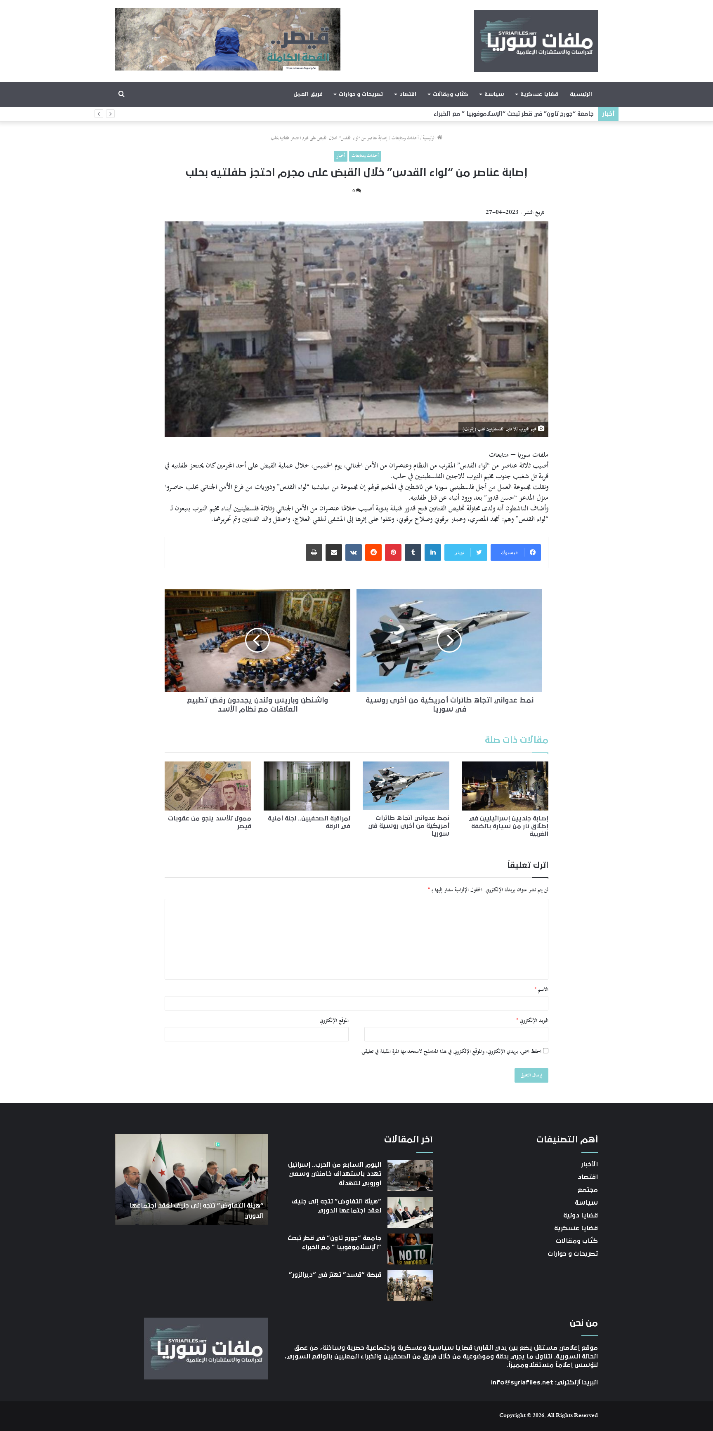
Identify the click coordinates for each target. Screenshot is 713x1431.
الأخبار (589, 1164)
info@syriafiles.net (522, 1382)
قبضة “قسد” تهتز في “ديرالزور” (551, 114)
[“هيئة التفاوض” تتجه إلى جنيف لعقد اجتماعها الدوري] (410, 1212)
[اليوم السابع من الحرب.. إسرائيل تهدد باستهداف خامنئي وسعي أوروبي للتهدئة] (410, 1175)
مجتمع (588, 1190)
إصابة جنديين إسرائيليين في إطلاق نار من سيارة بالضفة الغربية (508, 826)
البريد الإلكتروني (532, 1021)
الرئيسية (581, 94)
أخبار (340, 156)
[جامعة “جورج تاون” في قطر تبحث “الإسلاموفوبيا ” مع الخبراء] (410, 1249)
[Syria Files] (536, 41)
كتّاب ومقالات (450, 94)
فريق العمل (308, 94)
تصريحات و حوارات (361, 94)
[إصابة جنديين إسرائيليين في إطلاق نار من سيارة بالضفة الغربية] (505, 785)
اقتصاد (407, 94)
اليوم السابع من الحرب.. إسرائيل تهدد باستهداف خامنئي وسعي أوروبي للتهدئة (334, 1174)
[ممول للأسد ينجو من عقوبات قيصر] (208, 785)
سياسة (494, 94)
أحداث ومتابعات (405, 138)
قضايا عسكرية (539, 94)
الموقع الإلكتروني (334, 1021)
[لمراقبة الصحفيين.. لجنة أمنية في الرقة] (307, 785)
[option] (191, 1179)
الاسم (541, 990)
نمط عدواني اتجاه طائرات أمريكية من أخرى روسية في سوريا (408, 826)
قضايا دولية (580, 1215)
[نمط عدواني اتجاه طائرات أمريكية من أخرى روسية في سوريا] (406, 785)
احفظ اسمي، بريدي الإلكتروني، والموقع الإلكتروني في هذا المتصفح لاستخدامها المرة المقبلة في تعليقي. (450, 1052)
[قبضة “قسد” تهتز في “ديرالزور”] (410, 1285)
